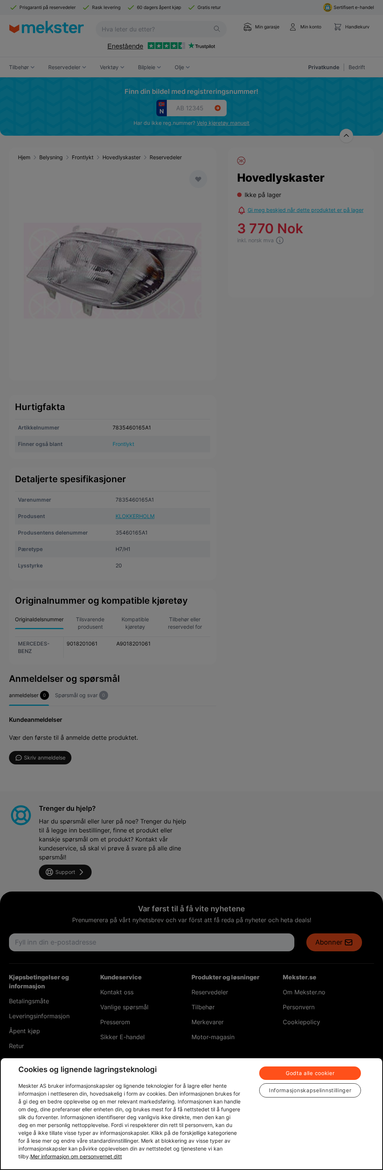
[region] (191, 1113)
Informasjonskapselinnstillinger (310, 1090)
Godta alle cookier (310, 1073)
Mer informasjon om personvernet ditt (76, 1156)
